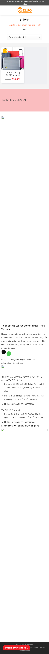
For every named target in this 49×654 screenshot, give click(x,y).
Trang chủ (11, 25)
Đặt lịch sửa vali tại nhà (16, 648)
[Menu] (3, 10)
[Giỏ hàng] (45, 10)
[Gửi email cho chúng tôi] (3, 352)
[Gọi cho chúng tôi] (9, 353)
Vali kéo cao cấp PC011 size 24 (13, 74)
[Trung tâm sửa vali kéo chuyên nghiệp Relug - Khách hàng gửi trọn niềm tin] (24, 10)
